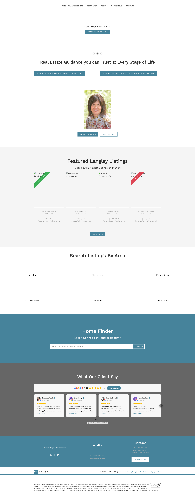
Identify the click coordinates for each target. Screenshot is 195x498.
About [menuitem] (103, 6)
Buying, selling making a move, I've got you (59, 74)
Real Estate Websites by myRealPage (149, 472)
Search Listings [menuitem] (75, 6)
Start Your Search (97, 32)
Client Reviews (88, 134)
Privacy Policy (131, 472)
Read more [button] (41, 413)
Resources (92, 6)
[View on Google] (39, 399)
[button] (97, 32)
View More (97, 234)
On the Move (116, 6)
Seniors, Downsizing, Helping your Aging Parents (128, 74)
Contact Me (109, 134)
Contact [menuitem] (130, 6)
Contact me (140, 459)
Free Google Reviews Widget (98, 423)
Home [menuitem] (63, 6)
